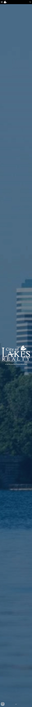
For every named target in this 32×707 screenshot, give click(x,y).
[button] (2, 2)
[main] (16, 364)
